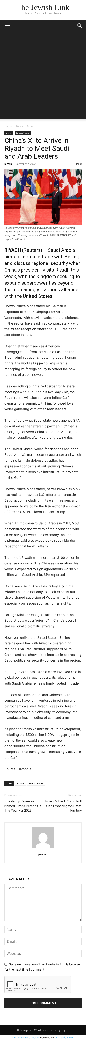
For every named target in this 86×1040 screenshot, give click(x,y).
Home (8, 126)
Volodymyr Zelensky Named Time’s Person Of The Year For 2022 (22, 806)
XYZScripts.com (65, 1037)
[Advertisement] (43, 76)
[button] (7, 26)
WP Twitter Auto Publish (25, 1037)
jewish (8, 163)
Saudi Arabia (22, 132)
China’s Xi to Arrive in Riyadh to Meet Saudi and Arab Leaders (36, 148)
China (30, 126)
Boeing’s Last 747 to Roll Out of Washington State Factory (63, 806)
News (19, 126)
